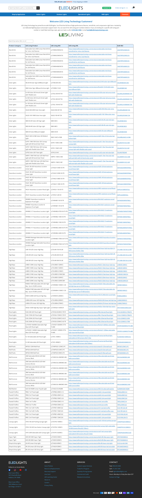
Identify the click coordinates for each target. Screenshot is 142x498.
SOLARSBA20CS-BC (123, 83)
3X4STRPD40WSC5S (123, 66)
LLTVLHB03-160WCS (57, 268)
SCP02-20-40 (55, 152)
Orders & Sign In (120, 8)
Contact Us (106, 8)
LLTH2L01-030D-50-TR (57, 168)
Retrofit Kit (12, 50)
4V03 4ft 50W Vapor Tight (33, 437)
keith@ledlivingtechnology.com (97, 30)
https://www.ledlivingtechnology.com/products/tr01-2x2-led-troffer (89, 408)
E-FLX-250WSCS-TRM (123, 321)
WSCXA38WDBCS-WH (123, 384)
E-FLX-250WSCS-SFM (123, 318)
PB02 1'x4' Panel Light (32, 392)
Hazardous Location (15, 168)
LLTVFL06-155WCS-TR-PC (58, 315)
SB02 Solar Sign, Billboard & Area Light (37, 88)
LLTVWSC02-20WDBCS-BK (59, 357)
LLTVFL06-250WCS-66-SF (58, 318)
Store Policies (48, 466)
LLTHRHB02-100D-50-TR (58, 217)
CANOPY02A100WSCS (124, 422)
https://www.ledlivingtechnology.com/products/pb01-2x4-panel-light (90, 417)
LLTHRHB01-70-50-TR (57, 206)
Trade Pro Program (83, 469)
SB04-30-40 (54, 132)
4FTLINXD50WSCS (122, 446)
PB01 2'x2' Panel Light (32, 414)
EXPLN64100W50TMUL (124, 184)
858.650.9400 (117, 466)
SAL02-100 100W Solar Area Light (36, 115)
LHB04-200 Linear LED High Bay (35, 300)
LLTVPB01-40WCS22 (57, 414)
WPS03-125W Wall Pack (33, 346)
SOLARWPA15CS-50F (123, 162)
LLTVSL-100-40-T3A (56, 104)
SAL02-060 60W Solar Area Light (35, 110)
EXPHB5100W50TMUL (124, 217)
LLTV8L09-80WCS (56, 450)
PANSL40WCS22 (122, 395)
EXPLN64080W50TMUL (124, 179)
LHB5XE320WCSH (122, 281)
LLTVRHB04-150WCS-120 (58, 285)
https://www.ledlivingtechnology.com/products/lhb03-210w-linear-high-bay (92, 271)
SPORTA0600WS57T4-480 (125, 326)
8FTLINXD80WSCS (122, 450)
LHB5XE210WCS (122, 271)
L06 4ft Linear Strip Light (33, 443)
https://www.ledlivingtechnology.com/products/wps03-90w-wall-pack (90, 353)
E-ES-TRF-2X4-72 (122, 411)
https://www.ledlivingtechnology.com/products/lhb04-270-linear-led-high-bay (92, 303)
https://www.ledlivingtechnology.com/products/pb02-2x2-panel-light (90, 395)
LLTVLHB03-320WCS (57, 277)
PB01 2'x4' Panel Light (32, 417)
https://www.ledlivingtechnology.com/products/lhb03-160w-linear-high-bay (92, 268)
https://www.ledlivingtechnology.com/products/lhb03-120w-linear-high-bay (92, 265)
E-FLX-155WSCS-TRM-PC (124, 315)
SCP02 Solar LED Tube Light (34, 152)
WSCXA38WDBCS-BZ (123, 379)
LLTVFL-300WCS (56, 342)
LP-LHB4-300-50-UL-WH (124, 260)
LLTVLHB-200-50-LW (57, 255)
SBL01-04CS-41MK (56, 137)
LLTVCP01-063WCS (56, 433)
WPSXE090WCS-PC (123, 353)
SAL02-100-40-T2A (56, 115)
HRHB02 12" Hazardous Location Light (37, 211)
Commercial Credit (83, 474)
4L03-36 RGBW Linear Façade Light (36, 389)
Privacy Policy (48, 485)
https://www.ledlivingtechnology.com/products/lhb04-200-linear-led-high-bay (92, 300)
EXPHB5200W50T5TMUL (124, 228)
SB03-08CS (54, 126)
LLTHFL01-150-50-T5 (57, 189)
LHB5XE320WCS (122, 277)
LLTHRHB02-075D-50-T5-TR (59, 211)
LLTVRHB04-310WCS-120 (58, 290)
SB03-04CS (54, 121)
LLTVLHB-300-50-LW (57, 260)
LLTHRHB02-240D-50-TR (58, 233)
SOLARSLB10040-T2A (123, 115)
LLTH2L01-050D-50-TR (57, 173)
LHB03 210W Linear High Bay (34, 271)
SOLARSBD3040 (122, 132)
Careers (46, 482)
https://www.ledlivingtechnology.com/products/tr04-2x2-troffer (88, 405)
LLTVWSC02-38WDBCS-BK (59, 374)
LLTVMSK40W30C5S (57, 66)
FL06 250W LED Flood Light (34, 318)
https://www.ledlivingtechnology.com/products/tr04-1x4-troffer (88, 401)
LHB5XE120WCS (122, 265)
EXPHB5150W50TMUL (124, 222)
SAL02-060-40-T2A (56, 110)
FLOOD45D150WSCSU (124, 337)
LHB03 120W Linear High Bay (34, 265)
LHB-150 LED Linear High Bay (34, 249)
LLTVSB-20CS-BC (56, 83)
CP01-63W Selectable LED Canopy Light (38, 433)
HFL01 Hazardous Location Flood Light (37, 189)
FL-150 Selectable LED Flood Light (36, 337)
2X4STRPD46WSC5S (123, 72)
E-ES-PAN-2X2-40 (122, 414)
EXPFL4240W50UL (122, 195)
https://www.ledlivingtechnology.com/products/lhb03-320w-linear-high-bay (92, 277)
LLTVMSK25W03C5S (57, 55)
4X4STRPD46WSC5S (123, 77)
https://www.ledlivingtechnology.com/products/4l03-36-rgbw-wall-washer (91, 389)
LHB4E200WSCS (122, 300)
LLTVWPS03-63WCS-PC (58, 350)
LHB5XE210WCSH (122, 274)
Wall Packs (12, 346)
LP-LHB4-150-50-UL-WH (124, 249)
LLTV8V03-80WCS (56, 440)
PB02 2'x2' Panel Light (32, 395)
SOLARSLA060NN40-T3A (124, 99)
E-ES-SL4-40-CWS (122, 443)
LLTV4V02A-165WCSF (57, 308)
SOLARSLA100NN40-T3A (124, 104)
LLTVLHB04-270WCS (57, 303)
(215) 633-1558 (76, 30)
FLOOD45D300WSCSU (124, 342)
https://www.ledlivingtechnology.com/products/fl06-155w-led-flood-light (91, 315)
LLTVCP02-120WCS (56, 427)
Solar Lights (12, 83)
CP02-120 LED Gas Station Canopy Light (38, 427)
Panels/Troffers (14, 392)
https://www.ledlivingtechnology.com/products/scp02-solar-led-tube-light (91, 152)
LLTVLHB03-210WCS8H (58, 274)
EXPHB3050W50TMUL (124, 200)
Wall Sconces (13, 357)
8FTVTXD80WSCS (122, 440)
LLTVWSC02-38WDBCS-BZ (59, 379)
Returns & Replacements (52, 469)
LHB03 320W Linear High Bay (34, 277)
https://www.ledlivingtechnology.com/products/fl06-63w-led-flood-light (90, 312)
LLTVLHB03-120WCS (57, 265)
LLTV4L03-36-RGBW (57, 389)
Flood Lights (13, 312)
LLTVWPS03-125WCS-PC (58, 346)
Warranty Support (50, 471)
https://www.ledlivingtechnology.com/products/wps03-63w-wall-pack (90, 350)
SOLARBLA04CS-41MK (124, 137)
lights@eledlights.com (120, 471)
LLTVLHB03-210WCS (57, 271)
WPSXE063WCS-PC (123, 350)
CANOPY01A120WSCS (124, 427)
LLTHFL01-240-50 (56, 195)
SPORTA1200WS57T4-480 (125, 331)
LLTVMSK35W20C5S (57, 61)
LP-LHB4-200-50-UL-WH (124, 255)
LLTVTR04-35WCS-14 (57, 401)
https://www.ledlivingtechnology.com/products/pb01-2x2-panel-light (90, 414)
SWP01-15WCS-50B (57, 157)
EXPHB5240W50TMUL (124, 233)
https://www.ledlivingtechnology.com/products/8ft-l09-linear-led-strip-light (92, 450)
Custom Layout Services (84, 466)
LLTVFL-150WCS (56, 337)
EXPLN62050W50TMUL (124, 173)
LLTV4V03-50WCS (56, 437)
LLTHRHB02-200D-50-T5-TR (59, 228)
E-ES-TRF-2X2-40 (122, 408)
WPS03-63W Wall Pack (32, 350)
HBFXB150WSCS (122, 285)
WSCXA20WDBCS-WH (123, 368)
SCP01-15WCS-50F (56, 148)
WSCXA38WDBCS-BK (123, 374)
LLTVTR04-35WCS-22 (57, 405)
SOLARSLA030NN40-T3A (124, 94)
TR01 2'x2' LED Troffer (32, 408)
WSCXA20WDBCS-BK (123, 357)
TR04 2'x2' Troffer (31, 405)
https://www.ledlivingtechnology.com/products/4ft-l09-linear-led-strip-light (92, 446)
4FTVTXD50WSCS (122, 437)
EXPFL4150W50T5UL (123, 189)
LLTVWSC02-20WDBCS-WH (59, 368)
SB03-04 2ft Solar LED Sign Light (35, 121)
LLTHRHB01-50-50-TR (57, 200)
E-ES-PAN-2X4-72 (122, 417)
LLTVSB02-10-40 (56, 88)
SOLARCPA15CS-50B (123, 143)
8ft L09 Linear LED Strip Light (34, 450)
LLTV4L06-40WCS (56, 443)
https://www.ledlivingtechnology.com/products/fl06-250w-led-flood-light (91, 318)
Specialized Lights (84, 14)
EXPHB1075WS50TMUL (124, 239)
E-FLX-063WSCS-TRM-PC (124, 312)
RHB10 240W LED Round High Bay (36, 296)
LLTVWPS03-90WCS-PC (58, 353)
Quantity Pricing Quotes (84, 471)
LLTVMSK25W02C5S (57, 50)
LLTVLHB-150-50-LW (57, 249)
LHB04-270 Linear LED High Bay (35, 303)
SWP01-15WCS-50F (56, 162)
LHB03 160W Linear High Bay (34, 268)
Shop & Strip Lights (15, 443)
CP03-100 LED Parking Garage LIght (36, 422)
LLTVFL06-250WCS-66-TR (58, 321)
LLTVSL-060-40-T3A (56, 99)
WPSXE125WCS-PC (123, 346)
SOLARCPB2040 (122, 152)
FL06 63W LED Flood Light (33, 312)
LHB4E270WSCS (122, 303)
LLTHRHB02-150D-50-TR (58, 222)
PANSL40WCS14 (122, 392)
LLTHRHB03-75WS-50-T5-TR (59, 239)
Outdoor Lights (62, 14)
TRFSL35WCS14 (122, 401)
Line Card (47, 474)
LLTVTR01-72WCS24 (57, 411)
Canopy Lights (13, 422)
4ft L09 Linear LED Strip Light (34, 446)
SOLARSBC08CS (122, 126)
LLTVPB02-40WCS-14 (57, 392)
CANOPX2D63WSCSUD (124, 433)
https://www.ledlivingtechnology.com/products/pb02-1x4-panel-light (90, 392)
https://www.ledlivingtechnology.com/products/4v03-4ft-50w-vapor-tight (91, 437)
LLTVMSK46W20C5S (57, 72)
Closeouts (125, 14)
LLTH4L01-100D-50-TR (57, 184)
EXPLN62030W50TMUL (124, 168)
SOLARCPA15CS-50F (123, 148)
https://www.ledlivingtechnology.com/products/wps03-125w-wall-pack (90, 346)
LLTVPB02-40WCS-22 (57, 395)
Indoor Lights (40, 14)
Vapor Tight (12, 437)
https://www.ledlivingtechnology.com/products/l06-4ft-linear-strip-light (90, 443)
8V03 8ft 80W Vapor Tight (33, 440)
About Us (47, 480)
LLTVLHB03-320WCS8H (58, 281)
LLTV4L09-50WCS (56, 446)
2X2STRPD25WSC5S (123, 50)
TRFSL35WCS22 (122, 405)
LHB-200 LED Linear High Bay (34, 255)
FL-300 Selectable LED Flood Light (36, 342)
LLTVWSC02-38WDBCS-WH (59, 384)
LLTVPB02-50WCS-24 (57, 398)
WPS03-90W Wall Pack (32, 353)
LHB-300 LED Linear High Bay (34, 260)
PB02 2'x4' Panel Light (32, 398)
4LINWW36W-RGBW (123, 389)
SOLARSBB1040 (122, 88)
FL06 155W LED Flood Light (34, 315)
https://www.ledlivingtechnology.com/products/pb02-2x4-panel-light (90, 398)
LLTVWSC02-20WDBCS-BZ (59, 363)
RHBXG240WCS (122, 296)
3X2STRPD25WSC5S (123, 55)
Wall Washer (13, 389)
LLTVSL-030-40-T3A (56, 94)
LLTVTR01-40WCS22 (57, 408)
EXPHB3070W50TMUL (124, 206)
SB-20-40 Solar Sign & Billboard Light (37, 83)
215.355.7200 (116, 469)
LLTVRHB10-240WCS (57, 296)
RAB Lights (105, 14)
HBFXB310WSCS (122, 290)
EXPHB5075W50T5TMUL (124, 211)
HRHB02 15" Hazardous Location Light (37, 222)
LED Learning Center (50, 477)
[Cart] (132, 8)
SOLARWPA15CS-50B (123, 157)
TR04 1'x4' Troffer (31, 401)
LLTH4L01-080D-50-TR (57, 179)
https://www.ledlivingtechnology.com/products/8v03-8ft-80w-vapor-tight (91, 440)
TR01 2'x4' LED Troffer (32, 411)
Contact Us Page (114, 477)
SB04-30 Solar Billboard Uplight (35, 132)
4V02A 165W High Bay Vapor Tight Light (38, 308)
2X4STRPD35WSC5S (123, 61)
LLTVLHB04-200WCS (57, 300)
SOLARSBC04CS (122, 121)
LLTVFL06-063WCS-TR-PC (58, 312)
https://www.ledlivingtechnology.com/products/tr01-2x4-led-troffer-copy (91, 411)
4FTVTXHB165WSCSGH (124, 308)
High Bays (12, 249)
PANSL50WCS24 (122, 398)
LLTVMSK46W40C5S (57, 77)
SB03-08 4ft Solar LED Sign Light (35, 126)
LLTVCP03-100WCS (56, 422)
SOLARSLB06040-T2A (123, 110)
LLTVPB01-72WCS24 (57, 417)
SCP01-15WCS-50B (56, 143)
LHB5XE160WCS (122, 268)
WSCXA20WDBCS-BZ (123, 363)
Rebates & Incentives (83, 477)
